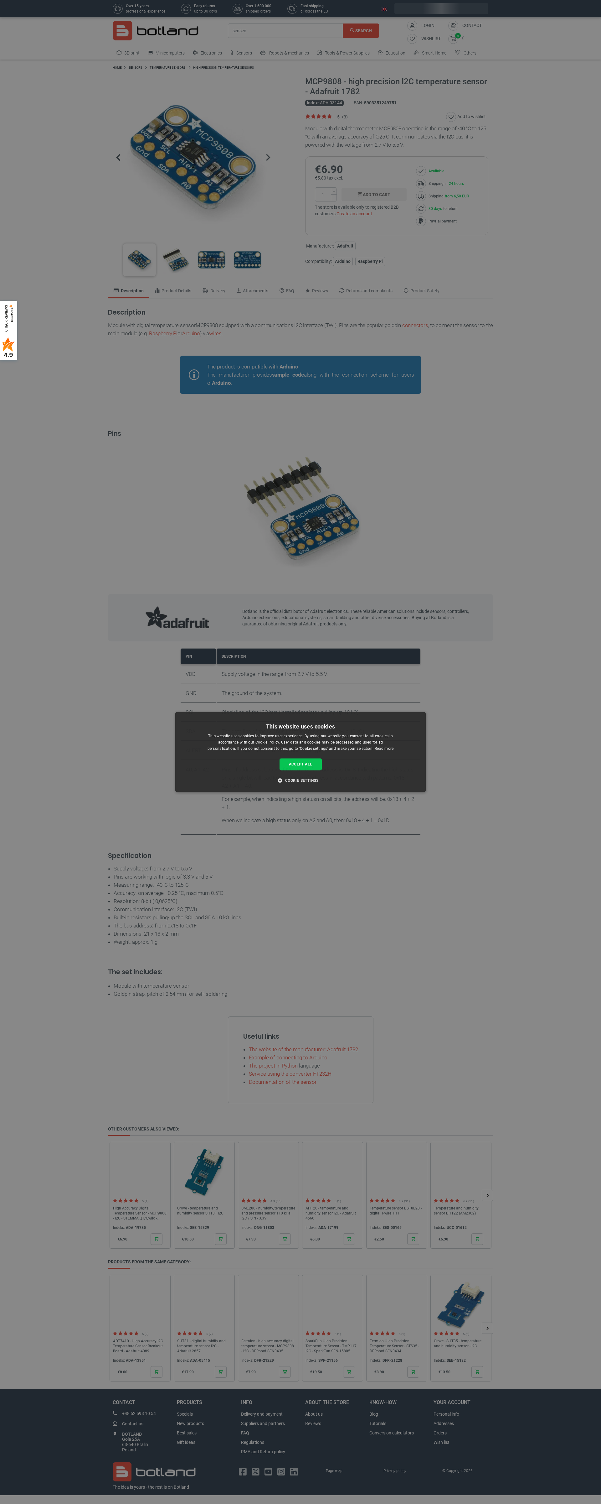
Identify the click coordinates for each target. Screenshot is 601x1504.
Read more (384, 748)
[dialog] (300, 752)
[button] (300, 780)
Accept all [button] (300, 764)
